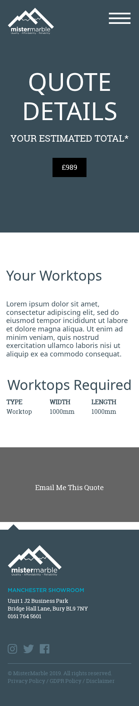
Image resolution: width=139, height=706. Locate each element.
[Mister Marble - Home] (36, 21)
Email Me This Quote (69, 487)
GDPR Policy (65, 680)
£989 (69, 167)
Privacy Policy (26, 680)
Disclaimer (100, 680)
